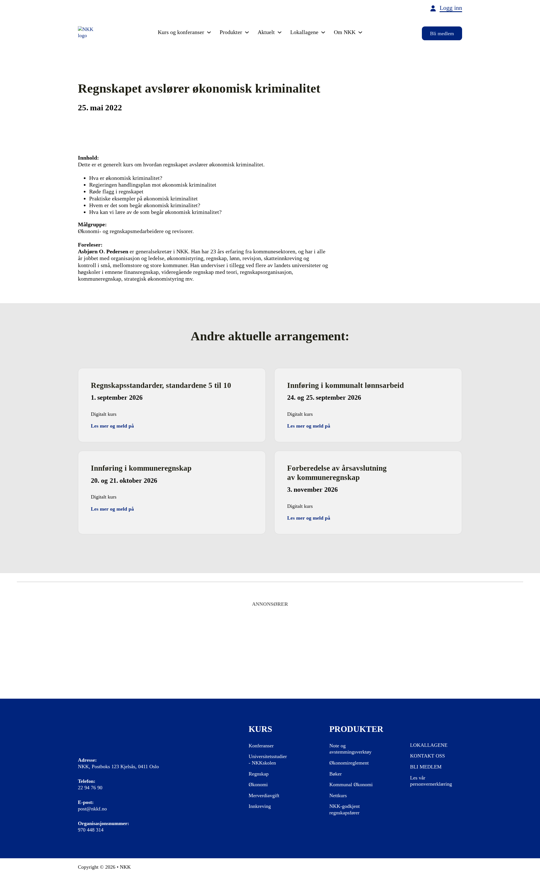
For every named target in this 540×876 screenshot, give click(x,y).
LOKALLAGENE (428, 745)
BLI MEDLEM (426, 767)
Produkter (231, 32)
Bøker (335, 774)
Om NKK (345, 32)
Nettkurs (338, 795)
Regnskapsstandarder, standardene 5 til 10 (161, 385)
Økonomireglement (349, 763)
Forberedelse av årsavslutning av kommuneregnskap (337, 473)
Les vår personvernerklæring (431, 781)
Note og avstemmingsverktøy (350, 749)
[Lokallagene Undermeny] (323, 32)
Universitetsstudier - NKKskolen (268, 760)
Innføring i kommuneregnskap (141, 468)
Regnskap (259, 774)
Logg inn (451, 8)
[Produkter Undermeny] (247, 32)
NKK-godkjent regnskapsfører (344, 809)
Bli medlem (442, 33)
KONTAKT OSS (427, 756)
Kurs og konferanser (181, 32)
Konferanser (261, 745)
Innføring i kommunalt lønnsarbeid (345, 385)
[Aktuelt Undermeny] (279, 32)
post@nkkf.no (92, 809)
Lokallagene (304, 32)
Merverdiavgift (264, 795)
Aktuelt (266, 32)
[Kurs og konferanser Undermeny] (209, 32)
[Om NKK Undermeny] (360, 32)
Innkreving (260, 806)
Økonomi (258, 784)
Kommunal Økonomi (351, 784)
